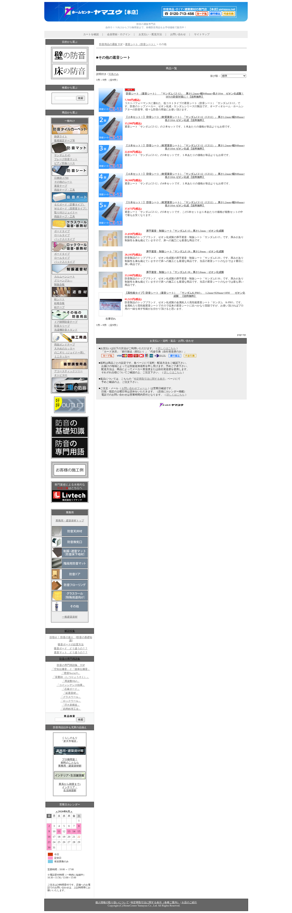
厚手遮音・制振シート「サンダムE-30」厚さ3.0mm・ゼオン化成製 (185, 272)
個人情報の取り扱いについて (112, 902)
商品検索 (69, 716)
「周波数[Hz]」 (70, 681)
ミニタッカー (62, 356)
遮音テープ (60, 186)
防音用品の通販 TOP (111, 44)
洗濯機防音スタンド (65, 330)
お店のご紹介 (189, 902)
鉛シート (59, 299)
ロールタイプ (62, 235)
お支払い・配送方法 (150, 34)
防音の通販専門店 (146, 24)
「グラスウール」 (70, 697)
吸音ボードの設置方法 (71, 644)
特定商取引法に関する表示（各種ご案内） (155, 902)
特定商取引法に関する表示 (149, 378)
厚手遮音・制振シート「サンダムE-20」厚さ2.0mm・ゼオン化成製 (185, 251)
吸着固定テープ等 (64, 140)
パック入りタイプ (64, 239)
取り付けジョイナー (65, 212)
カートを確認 (91, 34)
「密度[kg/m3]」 (70, 673)
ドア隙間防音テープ (65, 322)
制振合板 (59, 284)
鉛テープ (59, 307)
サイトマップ (202, 34)
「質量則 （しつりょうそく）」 (70, 677)
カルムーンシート (64, 276)
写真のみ (113, 74)
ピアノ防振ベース (64, 163)
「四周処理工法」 (70, 709)
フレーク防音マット (65, 159)
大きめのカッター (64, 348)
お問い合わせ (178, 34)
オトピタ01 (60, 375)
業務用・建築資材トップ (70, 520)
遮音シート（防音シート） (140, 44)
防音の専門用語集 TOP (71, 665)
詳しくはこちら (167, 348)
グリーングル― (63, 280)
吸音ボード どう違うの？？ (71, 648)
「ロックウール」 (70, 701)
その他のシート (63, 182)
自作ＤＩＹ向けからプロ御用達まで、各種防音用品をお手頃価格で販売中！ (146, 27)
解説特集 (70, 631)
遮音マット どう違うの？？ (71, 652)
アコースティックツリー (68, 371)
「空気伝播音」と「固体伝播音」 (70, 669)
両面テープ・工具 (64, 190)
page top (241, 335)
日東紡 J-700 (61, 178)
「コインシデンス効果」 (71, 685)
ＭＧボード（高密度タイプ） (71, 208)
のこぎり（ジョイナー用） (69, 352)
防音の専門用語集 (69, 658)
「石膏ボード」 (71, 689)
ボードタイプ (62, 231)
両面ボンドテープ (64, 344)
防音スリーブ (62, 326)
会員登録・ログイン (118, 34)
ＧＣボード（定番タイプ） (69, 204)
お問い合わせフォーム (134, 388)
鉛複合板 (59, 303)
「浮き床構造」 (71, 705)
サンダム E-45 (62, 155)
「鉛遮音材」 (70, 693)
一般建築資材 (69, 616)
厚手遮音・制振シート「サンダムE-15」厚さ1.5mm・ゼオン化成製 (185, 230)
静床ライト (60, 136)
